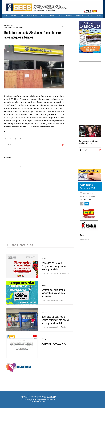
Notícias (6, 132)
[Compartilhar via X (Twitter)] (10, 139)
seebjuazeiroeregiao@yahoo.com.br (46, 399)
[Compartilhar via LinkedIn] (15, 139)
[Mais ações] (62, 26)
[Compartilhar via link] (20, 139)
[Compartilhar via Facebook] (5, 139)
